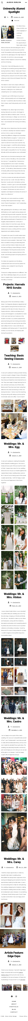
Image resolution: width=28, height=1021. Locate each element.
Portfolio (14, 1006)
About (14, 1004)
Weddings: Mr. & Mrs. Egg (14, 445)
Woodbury (3, 40)
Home (14, 1001)
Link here (22, 979)
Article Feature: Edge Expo (14, 954)
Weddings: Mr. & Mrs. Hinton (14, 595)
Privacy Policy (23, 1016)
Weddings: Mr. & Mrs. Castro (14, 720)
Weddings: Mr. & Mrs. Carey (14, 860)
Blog (14, 1009)
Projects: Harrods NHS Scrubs (14, 286)
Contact (14, 1012)
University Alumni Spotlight (14, 10)
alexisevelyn (16, 293)
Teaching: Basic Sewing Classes (14, 357)
